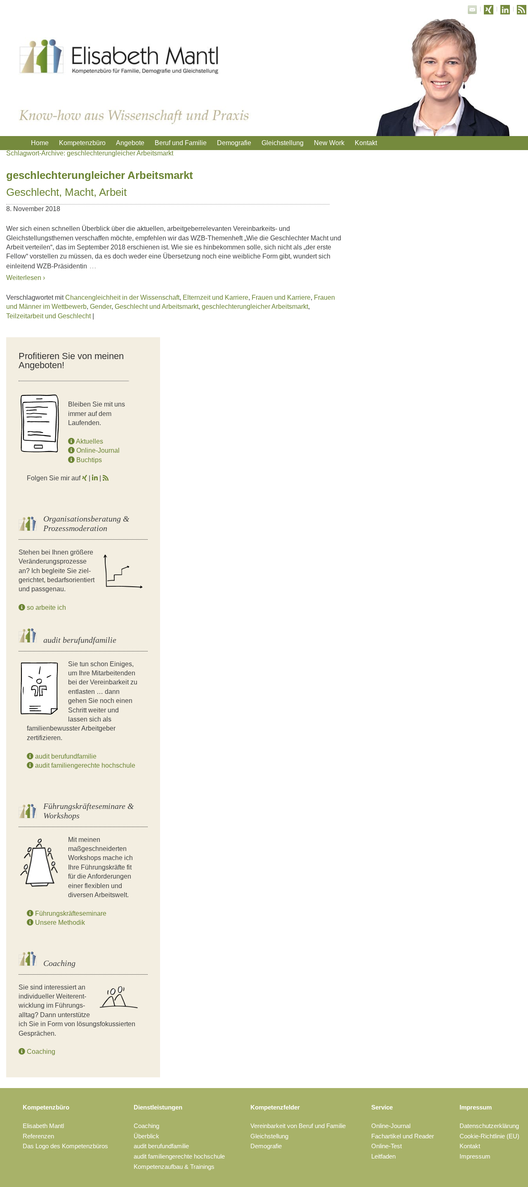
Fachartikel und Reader (402, 1136)
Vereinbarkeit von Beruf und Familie (298, 1125)
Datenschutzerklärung (489, 1125)
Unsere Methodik (59, 922)
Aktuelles (89, 441)
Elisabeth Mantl (43, 1125)
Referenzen (38, 1136)
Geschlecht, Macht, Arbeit (66, 192)
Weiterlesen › (25, 277)
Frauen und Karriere (281, 297)
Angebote (130, 142)
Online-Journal (97, 450)
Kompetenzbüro (82, 142)
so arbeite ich (45, 607)
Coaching (40, 1051)
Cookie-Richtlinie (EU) (489, 1136)
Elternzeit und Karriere (215, 297)
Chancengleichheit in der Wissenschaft (122, 297)
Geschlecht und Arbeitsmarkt (156, 306)
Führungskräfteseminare (69, 913)
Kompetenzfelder (275, 1107)
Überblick (146, 1136)
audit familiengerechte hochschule (84, 765)
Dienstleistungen (158, 1107)
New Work (329, 142)
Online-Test (386, 1145)
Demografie (234, 142)
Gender (100, 306)
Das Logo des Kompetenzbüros (65, 1145)
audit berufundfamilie (65, 756)
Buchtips (88, 459)
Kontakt (366, 142)
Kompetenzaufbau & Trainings (174, 1166)
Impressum (476, 1107)
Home (40, 142)
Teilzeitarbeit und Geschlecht (48, 316)
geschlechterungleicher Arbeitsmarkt (255, 306)
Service (382, 1107)
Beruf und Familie (181, 142)
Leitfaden (383, 1156)
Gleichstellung (283, 142)
